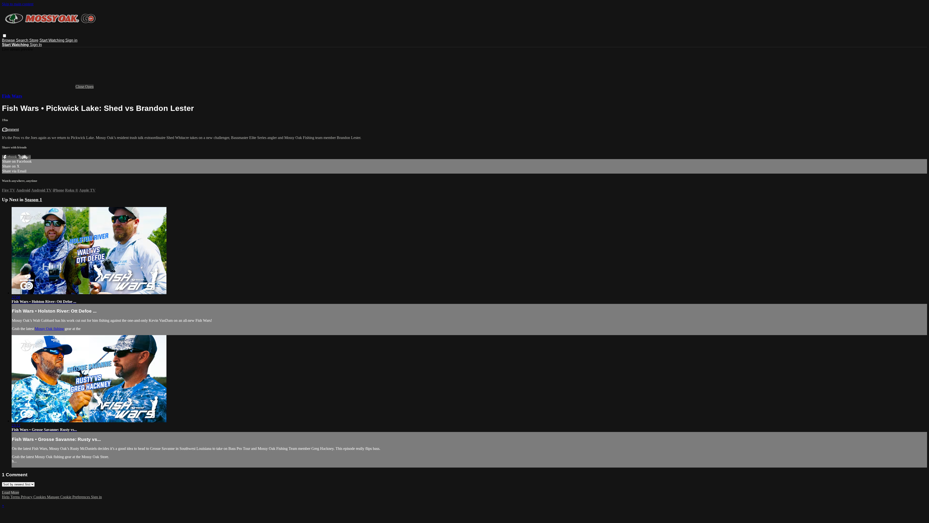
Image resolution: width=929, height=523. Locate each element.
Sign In (36, 45)
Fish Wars (12, 96)
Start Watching (52, 40)
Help (6, 497)
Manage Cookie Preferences (69, 497)
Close (80, 87)
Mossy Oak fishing (49, 329)
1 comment (10, 129)
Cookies (40, 497)
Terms (15, 497)
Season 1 (33, 199)
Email (26, 157)
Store (33, 40)
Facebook (10, 157)
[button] (4, 35)
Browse (9, 40)
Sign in (71, 40)
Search (22, 40)
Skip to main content (17, 4)
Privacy (27, 497)
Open (89, 87)
